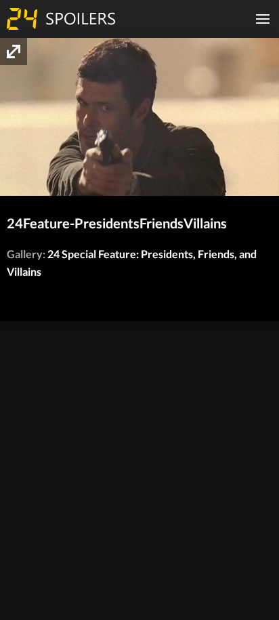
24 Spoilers (61, 19)
